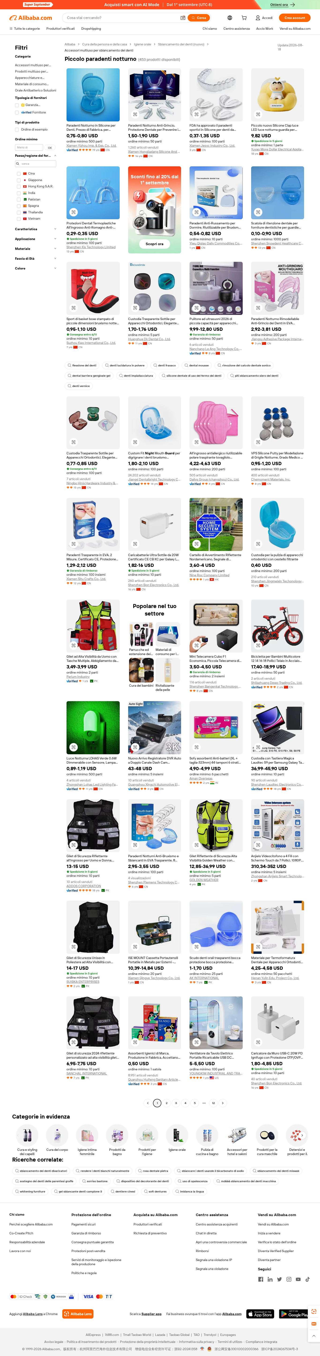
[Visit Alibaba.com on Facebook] (261, 1279)
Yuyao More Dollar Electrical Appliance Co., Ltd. (277, 149)
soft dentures (158, 1191)
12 (213, 1103)
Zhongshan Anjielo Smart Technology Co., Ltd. (277, 876)
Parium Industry (78, 676)
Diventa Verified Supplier (276, 1251)
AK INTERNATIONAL (204, 978)
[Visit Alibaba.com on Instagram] (289, 1279)
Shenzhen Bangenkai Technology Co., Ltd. (216, 686)
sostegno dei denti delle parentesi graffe (46, 1181)
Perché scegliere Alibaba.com (31, 1224)
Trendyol (210, 1335)
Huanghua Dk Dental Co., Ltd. (149, 339)
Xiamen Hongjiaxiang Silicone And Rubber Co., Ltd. (154, 151)
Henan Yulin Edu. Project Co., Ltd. (275, 978)
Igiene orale (142, 44)
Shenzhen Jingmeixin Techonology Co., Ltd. (277, 581)
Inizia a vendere (269, 1233)
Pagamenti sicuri (83, 1224)
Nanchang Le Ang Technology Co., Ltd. (216, 349)
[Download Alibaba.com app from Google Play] (295, 1314)
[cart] (245, 18)
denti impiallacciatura (138, 375)
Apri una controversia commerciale (221, 1242)
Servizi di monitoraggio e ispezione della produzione (96, 1262)
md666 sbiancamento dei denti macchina (248, 1181)
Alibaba (70, 44)
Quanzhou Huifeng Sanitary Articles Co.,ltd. (154, 1079)
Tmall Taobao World (137, 1335)
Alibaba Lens (33, 1314)
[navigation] (35, 574)
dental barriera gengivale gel (91, 375)
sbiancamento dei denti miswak (278, 1171)
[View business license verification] (202, 1349)
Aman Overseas (201, 778)
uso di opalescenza (195, 1181)
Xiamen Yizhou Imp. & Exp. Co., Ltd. (91, 145)
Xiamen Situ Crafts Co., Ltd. (86, 579)
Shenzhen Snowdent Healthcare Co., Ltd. (277, 243)
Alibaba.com (232, 1314)
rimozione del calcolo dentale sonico (246, 365)
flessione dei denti (84, 365)
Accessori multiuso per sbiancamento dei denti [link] (99, 50)
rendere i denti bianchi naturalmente (105, 1171)
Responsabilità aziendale (27, 1242)
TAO (196, 1335)
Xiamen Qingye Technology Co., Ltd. (154, 978)
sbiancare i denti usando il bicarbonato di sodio (213, 1171)
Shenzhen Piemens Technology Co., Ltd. (154, 882)
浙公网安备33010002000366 (236, 1349)
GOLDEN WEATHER (204, 880)
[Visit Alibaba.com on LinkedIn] (270, 1279)
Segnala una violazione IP (214, 1260)
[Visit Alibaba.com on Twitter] (279, 1279)
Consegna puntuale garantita (92, 1242)
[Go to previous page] (148, 1103)
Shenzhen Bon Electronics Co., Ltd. (153, 585)
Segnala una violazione (212, 1269)
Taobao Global (179, 1335)
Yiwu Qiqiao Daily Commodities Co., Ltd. (216, 243)
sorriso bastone (97, 1181)
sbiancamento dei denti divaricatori (43, 1171)
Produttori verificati (148, 1224)
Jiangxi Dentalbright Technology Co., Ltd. (154, 479)
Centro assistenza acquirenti (217, 1224)
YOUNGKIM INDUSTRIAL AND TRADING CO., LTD (216, 1073)
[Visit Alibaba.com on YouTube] (298, 1279)
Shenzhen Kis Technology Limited (91, 247)
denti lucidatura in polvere (127, 365)
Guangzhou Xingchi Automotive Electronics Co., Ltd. (154, 784)
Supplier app (151, 1314)
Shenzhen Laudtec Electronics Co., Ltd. (277, 784)
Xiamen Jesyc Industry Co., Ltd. (212, 145)
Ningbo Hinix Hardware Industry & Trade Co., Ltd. (93, 483)
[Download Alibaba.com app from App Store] (260, 1314)
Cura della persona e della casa (104, 44)
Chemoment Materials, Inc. (270, 479)
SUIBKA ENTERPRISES (83, 982)
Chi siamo (16, 1214)
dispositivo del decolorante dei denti (145, 1181)
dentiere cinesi (125, 1191)
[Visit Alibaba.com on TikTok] (307, 1279)
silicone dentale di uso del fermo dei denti (194, 375)
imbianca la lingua (192, 1191)
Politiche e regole (84, 1273)
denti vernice (81, 386)
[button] (183, 18)
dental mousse (199, 365)
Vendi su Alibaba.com (273, 1224)
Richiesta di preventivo (150, 1233)
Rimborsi (202, 1251)
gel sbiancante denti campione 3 (80, 1191)
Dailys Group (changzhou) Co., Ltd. (214, 479)
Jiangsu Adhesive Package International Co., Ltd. (277, 339)
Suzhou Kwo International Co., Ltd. (91, 343)
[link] (314, 1311)
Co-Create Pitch (21, 1233)
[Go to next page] (223, 1103)
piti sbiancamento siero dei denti (256, 375)
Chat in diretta (206, 1233)
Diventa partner (269, 1260)
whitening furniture (32, 1191)
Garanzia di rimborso (86, 1233)
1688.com (112, 1335)
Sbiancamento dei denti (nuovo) (181, 44)
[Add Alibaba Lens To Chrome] (77, 1314)
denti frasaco (167, 365)
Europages (228, 1335)
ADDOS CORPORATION (84, 886)
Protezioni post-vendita (88, 1251)
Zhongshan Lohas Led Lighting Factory (93, 784)
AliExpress (93, 1335)
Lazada (160, 1335)
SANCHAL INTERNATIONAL (87, 1073)
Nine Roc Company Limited (209, 575)
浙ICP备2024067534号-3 (279, 1349)
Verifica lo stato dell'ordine (277, 1242)
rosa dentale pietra (155, 1171)
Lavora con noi (20, 1251)
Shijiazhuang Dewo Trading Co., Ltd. (276, 683)
